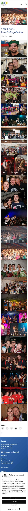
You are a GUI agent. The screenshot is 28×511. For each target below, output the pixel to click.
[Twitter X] (7, 428)
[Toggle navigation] (21, 4)
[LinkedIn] (11, 428)
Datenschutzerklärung (7, 461)
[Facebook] (2, 428)
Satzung (3, 471)
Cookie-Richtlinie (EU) (7, 463)
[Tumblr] (20, 428)
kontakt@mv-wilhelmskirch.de (11, 452)
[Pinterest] (15, 428)
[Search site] (26, 4)
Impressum (4, 459)
